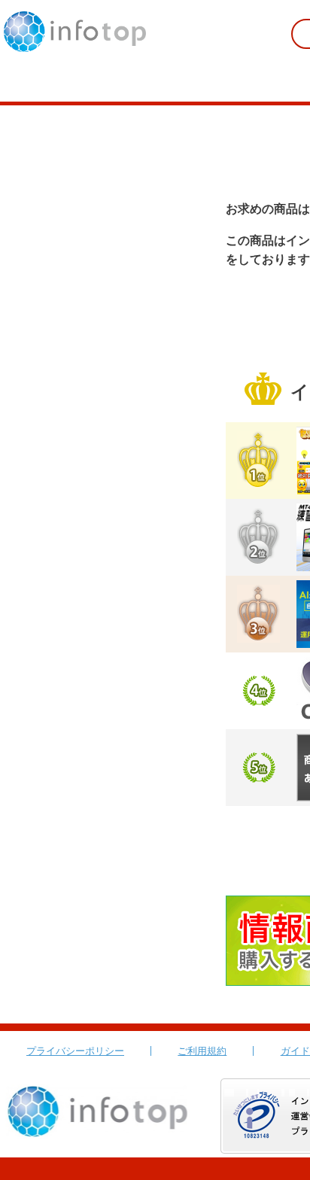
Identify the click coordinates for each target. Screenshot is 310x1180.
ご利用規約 (202, 1051)
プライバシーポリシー (75, 1051)
